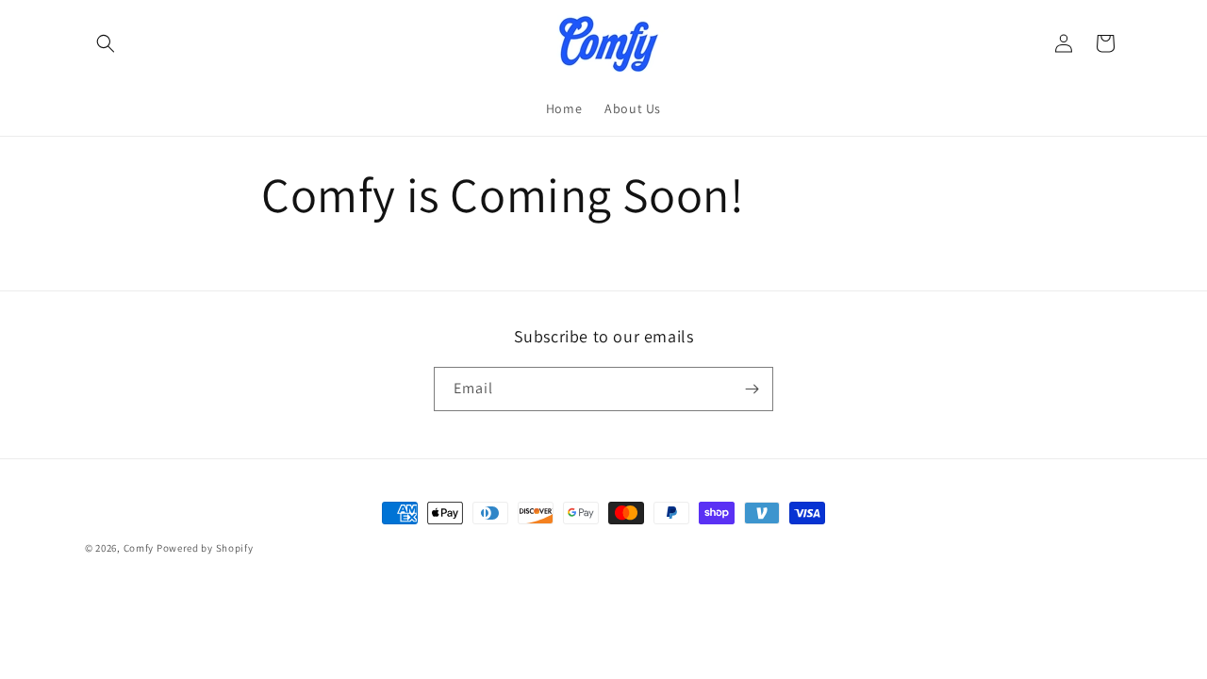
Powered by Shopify (205, 548)
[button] (105, 43)
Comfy (139, 548)
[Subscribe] (751, 389)
